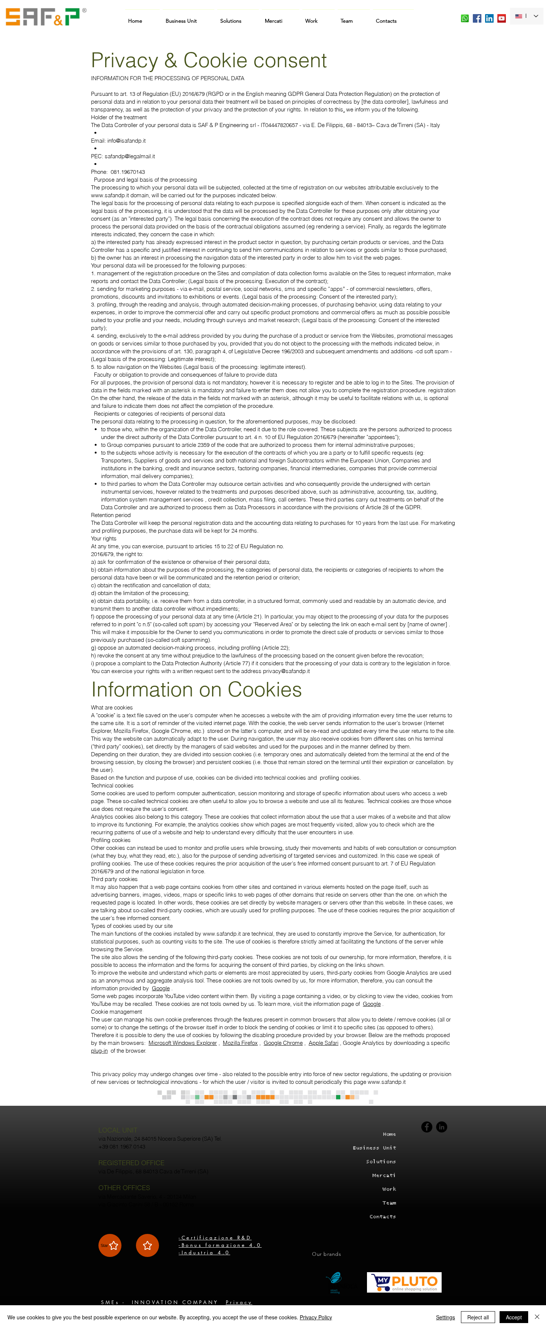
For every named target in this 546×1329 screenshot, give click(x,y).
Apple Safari (323, 1042)
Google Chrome (283, 1042)
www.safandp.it (110, 195)
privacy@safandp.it (286, 671)
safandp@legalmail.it (130, 156)
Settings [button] (445, 1317)
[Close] (537, 1317)
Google (161, 988)
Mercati (384, 1175)
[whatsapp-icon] (465, 18)
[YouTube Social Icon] (501, 18)
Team (389, 1203)
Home (389, 1134)
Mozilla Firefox (240, 1042)
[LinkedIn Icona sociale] (489, 18)
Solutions (381, 1161)
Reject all (478, 1317)
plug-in (99, 1050)
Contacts (382, 1216)
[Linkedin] (441, 1127)
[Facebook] (426, 1127)
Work (389, 1189)
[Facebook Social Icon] (477, 18)
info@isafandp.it (126, 140)
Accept (514, 1317)
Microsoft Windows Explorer (183, 1042)
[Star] (147, 1245)
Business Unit (374, 1148)
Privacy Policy (316, 1317)
